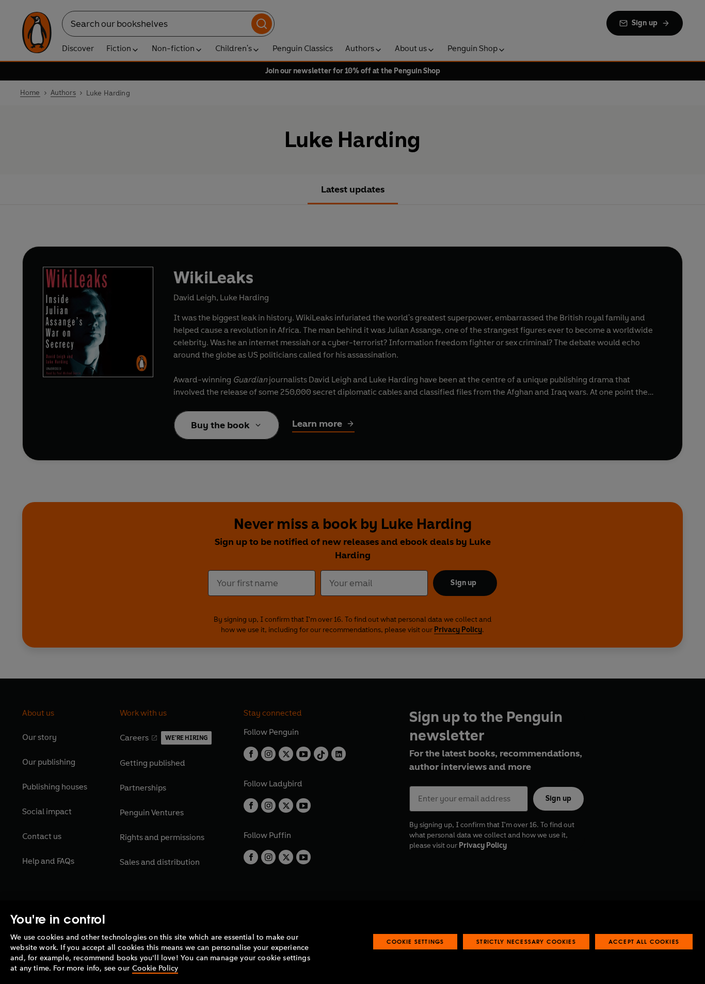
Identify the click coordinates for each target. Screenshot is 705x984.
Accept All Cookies (643, 941)
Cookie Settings (415, 941)
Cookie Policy (155, 968)
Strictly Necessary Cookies (526, 941)
